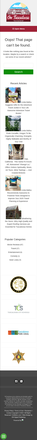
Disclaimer (28, 411)
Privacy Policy (9, 411)
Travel (13, 248)
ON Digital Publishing (18, 417)
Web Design (26, 415)
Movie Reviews (13, 245)
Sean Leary (14, 260)
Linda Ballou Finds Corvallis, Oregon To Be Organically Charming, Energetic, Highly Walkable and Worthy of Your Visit (18, 136)
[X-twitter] (21, 381)
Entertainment (14, 252)
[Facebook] (16, 381)
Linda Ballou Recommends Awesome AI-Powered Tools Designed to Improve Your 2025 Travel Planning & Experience (19, 195)
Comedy (13, 256)
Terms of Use (19, 411)
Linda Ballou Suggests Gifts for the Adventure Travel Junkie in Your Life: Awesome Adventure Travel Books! (18, 107)
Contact (9, 413)
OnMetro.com (16, 415)
